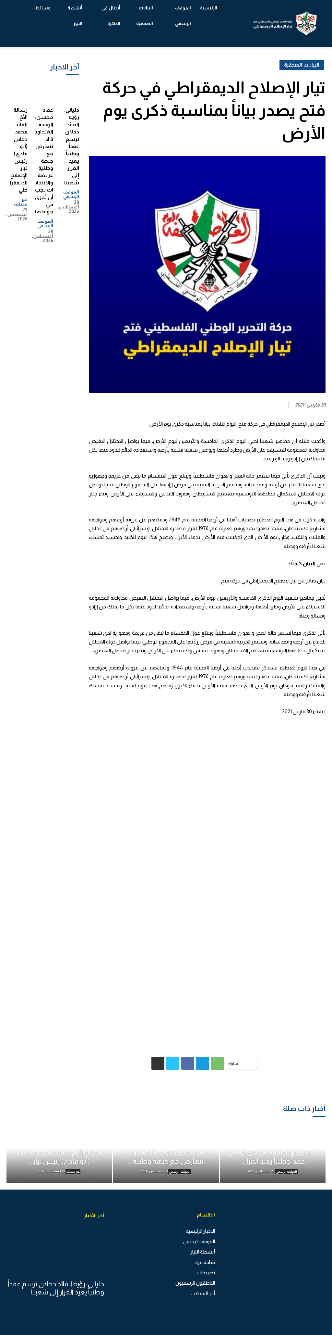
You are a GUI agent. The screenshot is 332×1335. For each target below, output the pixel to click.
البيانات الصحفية (301, 65)
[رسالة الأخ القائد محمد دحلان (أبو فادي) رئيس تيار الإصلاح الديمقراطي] (18, 92)
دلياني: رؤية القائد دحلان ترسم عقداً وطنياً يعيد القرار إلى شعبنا (71, 146)
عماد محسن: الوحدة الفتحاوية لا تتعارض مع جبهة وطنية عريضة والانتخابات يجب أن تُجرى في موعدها (44, 160)
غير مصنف (21, 201)
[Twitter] (172, 1063)
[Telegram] (202, 1063)
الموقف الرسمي (71, 194)
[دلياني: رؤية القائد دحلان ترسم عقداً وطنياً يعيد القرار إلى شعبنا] (70, 92)
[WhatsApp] (217, 1063)
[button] (22, 23)
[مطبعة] (157, 1063)
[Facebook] (187, 1063)
